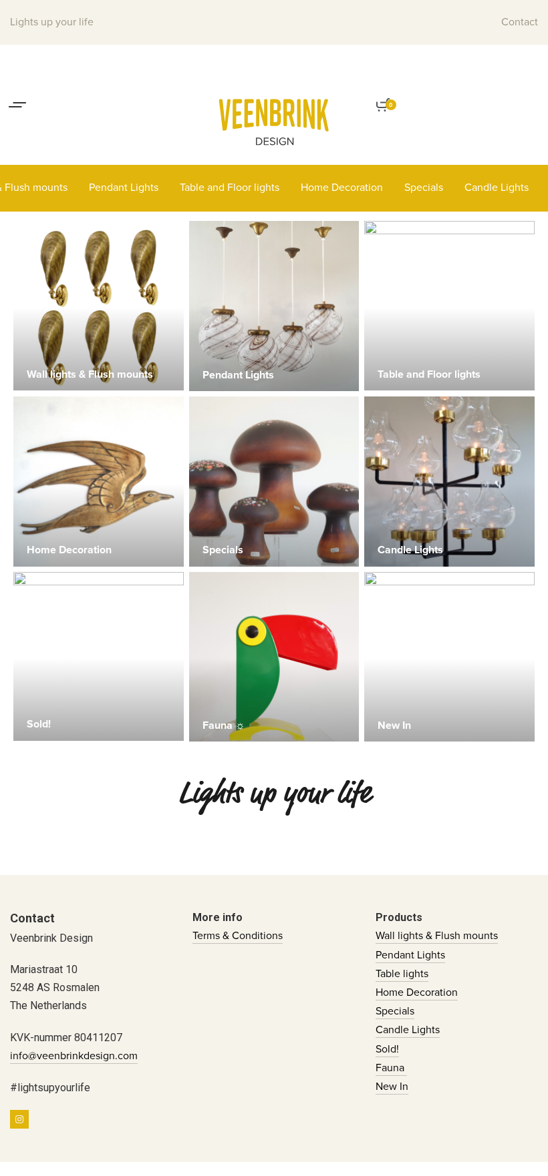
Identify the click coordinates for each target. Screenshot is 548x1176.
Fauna (391, 1068)
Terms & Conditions (237, 935)
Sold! (387, 1049)
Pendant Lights (410, 955)
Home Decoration (417, 992)
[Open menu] (17, 104)
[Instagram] (19, 1119)
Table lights (402, 973)
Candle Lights (408, 1030)
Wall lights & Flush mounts (437, 935)
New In (392, 1086)
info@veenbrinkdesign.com (74, 1056)
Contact (519, 22)
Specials (395, 1011)
